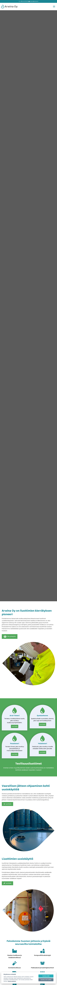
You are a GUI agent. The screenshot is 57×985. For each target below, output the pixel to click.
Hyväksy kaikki (45, 976)
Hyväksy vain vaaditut (46, 979)
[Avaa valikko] (54, 6)
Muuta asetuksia (12, 981)
